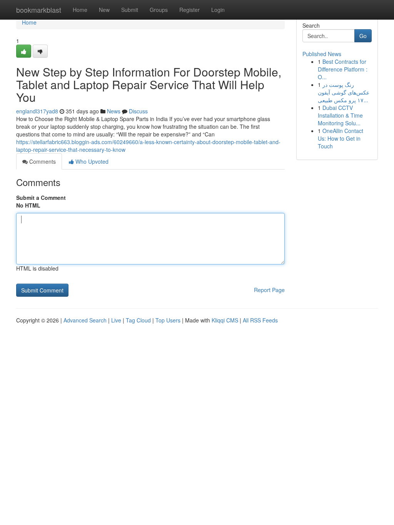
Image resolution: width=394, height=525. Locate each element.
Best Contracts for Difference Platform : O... (342, 69)
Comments (42, 161)
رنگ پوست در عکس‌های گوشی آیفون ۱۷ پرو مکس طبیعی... (343, 92)
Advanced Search (85, 320)
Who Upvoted (91, 161)
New (104, 9)
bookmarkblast (38, 10)
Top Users (167, 320)
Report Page (269, 290)
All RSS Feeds (260, 320)
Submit (129, 9)
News (113, 111)
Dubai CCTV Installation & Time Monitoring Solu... (340, 115)
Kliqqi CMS (225, 320)
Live (116, 320)
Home (80, 9)
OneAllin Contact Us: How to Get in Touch (340, 138)
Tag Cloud (138, 320)
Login (218, 9)
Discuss (138, 111)
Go (363, 36)
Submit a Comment (41, 197)
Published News (321, 54)
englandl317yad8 (37, 111)
